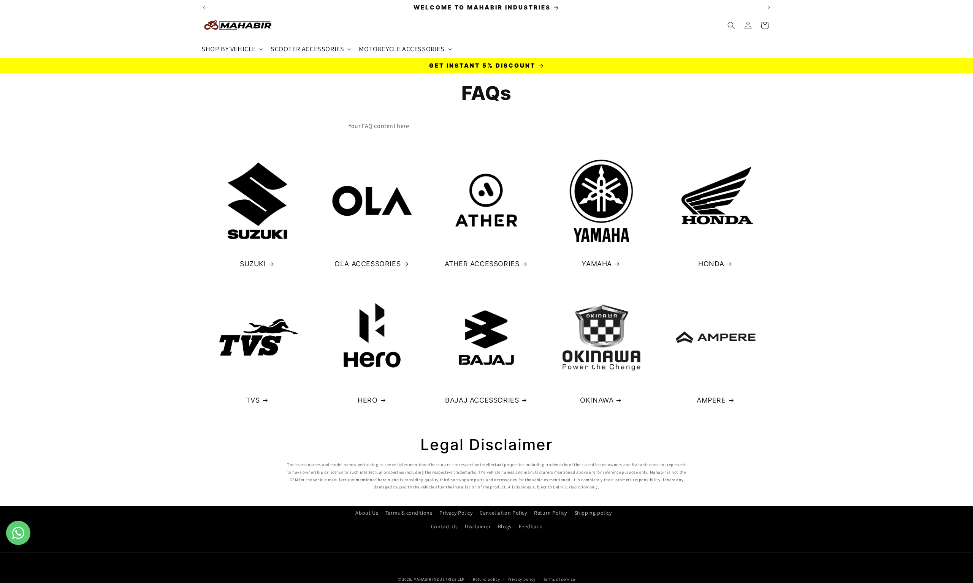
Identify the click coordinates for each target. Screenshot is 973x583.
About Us (366, 512)
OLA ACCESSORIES (367, 264)
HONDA (711, 264)
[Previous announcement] (204, 7)
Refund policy (486, 578)
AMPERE (711, 400)
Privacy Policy (455, 512)
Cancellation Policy (503, 512)
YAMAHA (597, 264)
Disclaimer (478, 526)
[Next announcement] (769, 7)
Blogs (505, 526)
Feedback (530, 526)
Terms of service (559, 578)
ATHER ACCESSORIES (482, 264)
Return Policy (550, 512)
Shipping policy (593, 512)
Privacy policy (521, 578)
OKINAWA (596, 400)
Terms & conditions (409, 512)
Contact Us (444, 526)
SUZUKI (253, 264)
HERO (367, 400)
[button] (231, 49)
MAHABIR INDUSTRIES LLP (439, 579)
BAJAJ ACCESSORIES (482, 400)
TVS (253, 400)
